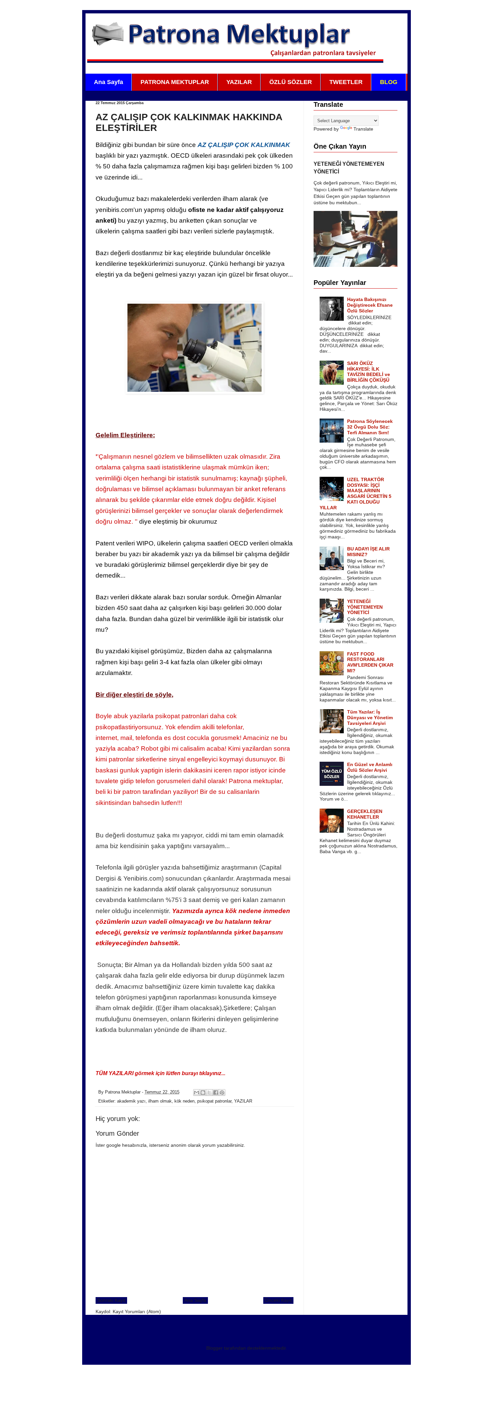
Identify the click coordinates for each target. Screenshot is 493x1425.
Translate (363, 129)
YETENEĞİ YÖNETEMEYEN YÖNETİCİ (365, 607)
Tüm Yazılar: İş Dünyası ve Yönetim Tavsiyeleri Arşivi (370, 717)
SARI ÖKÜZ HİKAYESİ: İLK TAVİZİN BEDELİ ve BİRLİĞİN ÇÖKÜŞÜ (368, 372)
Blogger (214, 1348)
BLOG (388, 82)
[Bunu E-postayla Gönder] (196, 1092)
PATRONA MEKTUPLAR (175, 82)
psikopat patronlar (214, 1101)
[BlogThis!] (203, 1092)
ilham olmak (160, 1101)
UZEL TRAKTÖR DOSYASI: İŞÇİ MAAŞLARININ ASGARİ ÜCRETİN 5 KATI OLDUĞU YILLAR (356, 493)
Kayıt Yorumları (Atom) (137, 1311)
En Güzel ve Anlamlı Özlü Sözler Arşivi (369, 767)
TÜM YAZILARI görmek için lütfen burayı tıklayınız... (160, 1073)
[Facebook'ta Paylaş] (215, 1092)
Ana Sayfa (108, 82)
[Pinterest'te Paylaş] (222, 1092)
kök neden (184, 1101)
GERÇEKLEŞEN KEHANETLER (364, 814)
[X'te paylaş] (209, 1092)
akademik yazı (131, 1101)
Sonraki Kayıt (111, 1300)
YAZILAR (239, 82)
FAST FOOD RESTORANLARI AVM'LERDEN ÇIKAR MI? (370, 662)
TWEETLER (346, 82)
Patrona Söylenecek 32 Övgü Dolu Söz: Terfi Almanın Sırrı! (370, 427)
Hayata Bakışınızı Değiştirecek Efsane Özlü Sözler (370, 305)
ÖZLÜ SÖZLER (290, 82)
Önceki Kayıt (278, 1300)
